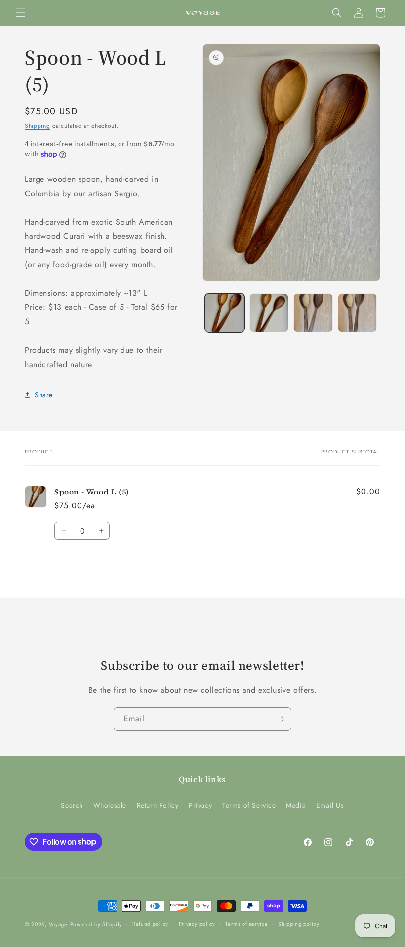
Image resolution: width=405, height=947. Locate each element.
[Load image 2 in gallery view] (269, 313)
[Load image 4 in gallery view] (357, 313)
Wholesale (109, 805)
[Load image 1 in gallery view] (224, 313)
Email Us (330, 805)
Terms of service (246, 924)
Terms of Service (249, 805)
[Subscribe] (280, 719)
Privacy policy (197, 924)
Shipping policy (299, 924)
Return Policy (158, 805)
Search (72, 805)
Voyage (58, 924)
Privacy (200, 805)
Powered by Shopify (96, 924)
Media (296, 805)
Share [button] (44, 395)
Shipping (37, 126)
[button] (21, 13)
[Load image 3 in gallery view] (313, 313)
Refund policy (150, 924)
